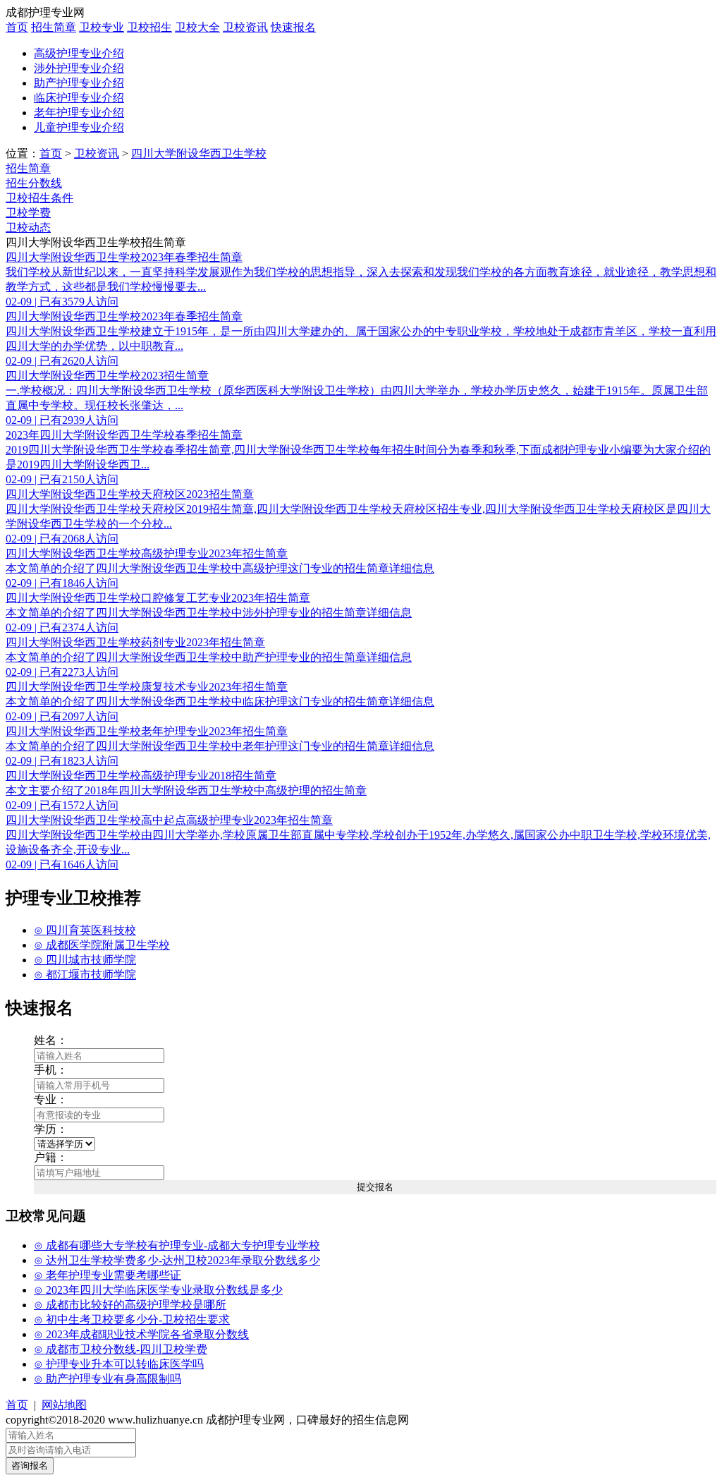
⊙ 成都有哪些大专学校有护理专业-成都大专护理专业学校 (177, 1245)
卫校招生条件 (39, 198)
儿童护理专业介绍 (79, 127)
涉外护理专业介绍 (79, 68)
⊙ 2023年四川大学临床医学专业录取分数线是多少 (158, 1290)
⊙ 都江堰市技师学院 (85, 975)
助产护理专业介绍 (79, 83)
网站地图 (64, 1405)
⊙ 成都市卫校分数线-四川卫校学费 (120, 1349)
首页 (17, 27)
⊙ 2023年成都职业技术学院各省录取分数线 (141, 1334)
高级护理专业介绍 (79, 53)
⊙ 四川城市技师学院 (85, 960)
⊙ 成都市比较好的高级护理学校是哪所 (130, 1305)
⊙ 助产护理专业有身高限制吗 (107, 1379)
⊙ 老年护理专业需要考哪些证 (107, 1275)
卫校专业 (101, 27)
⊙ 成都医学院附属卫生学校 (102, 945)
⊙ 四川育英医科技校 (85, 930)
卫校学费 (28, 213)
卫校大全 (197, 27)
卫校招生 (149, 27)
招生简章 (53, 27)
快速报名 (293, 27)
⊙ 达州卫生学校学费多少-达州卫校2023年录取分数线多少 (177, 1260)
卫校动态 (28, 227)
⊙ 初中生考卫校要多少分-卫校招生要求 (132, 1320)
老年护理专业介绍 (79, 113)
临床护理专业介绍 (79, 98)
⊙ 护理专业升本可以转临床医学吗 (119, 1364)
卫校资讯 (245, 27)
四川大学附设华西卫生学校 (199, 153)
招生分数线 (34, 183)
